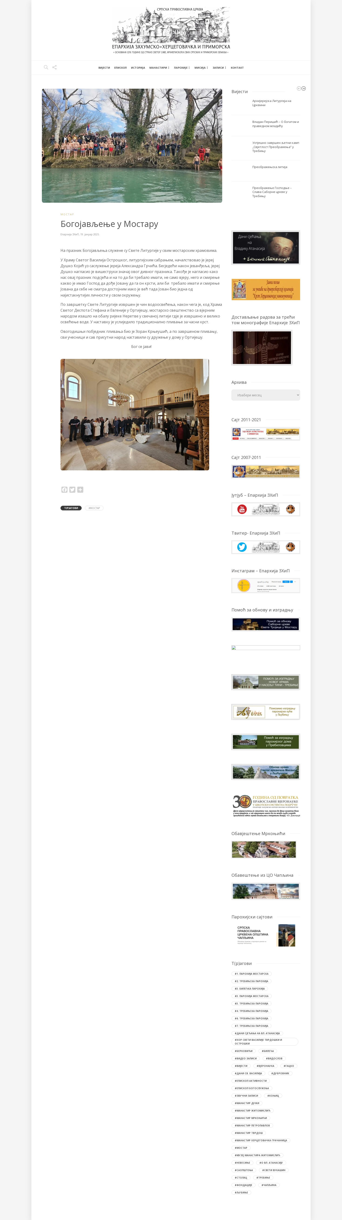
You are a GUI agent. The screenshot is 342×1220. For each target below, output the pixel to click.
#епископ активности (251, 1080)
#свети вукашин (273, 1170)
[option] (141, 416)
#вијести (241, 1066)
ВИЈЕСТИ (104, 67)
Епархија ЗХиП (69, 234)
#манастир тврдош (249, 1133)
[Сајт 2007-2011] (265, 471)
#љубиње (241, 1192)
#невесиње (242, 1162)
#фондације (243, 1185)
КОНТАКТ (237, 67)
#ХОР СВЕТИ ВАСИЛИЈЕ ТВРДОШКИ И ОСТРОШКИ (258, 1041)
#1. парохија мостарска (251, 973)
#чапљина (269, 1185)
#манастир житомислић (252, 1110)
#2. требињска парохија (251, 981)
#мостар (94, 508)
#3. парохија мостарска (251, 996)
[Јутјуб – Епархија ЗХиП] (265, 509)
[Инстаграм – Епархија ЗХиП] (265, 585)
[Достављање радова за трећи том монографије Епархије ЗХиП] (261, 347)
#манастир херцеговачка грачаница (261, 1140)
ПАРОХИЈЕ (181, 67)
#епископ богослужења (252, 1088)
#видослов (274, 1058)
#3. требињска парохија (251, 1003)
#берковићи (243, 1051)
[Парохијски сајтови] (265, 935)
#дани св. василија (248, 1073)
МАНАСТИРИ (158, 67)
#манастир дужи (247, 1103)
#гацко (289, 1066)
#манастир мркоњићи (251, 1118)
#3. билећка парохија (250, 988)
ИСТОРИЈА (138, 67)
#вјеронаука (265, 1066)
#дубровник (280, 1073)
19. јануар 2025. (90, 234)
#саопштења (244, 1170)
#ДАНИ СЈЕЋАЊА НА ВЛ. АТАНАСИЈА (257, 1033)
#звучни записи (246, 1095)
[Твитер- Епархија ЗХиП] (265, 546)
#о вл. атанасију (271, 1162)
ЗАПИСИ (218, 67)
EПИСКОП (120, 67)
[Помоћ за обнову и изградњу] (265, 624)
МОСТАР (67, 214)
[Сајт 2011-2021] (265, 433)
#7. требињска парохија (251, 1026)
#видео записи (246, 1058)
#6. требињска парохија (251, 1018)
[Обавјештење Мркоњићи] (263, 849)
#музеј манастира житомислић (257, 1155)
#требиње (263, 1177)
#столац (241, 1177)
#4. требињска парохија (251, 1011)
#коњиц (273, 1095)
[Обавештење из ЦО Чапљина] (265, 891)
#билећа (268, 1051)
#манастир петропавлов (252, 1125)
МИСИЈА (200, 67)
